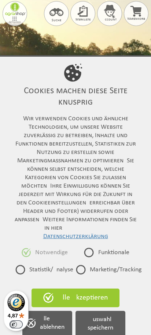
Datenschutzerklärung (75, 236)
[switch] (16, 324)
